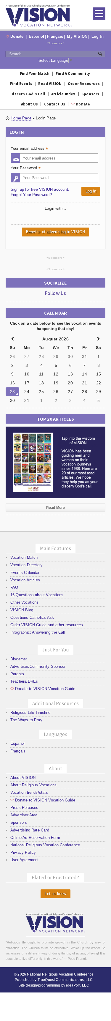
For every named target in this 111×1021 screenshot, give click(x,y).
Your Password (26, 168)
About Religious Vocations (33, 785)
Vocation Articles (25, 580)
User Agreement (24, 860)
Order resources (84, 83)
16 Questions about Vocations (36, 595)
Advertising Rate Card (29, 830)
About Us (29, 104)
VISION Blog (21, 610)
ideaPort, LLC (77, 985)
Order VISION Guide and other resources (46, 625)
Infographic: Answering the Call (37, 632)
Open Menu (99, 13)
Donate (15, 36)
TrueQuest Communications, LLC (65, 980)
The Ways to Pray (26, 720)
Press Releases (24, 807)
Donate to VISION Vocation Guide (42, 689)
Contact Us (54, 104)
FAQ (14, 587)
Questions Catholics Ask (32, 617)
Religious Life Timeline (30, 712)
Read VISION (50, 83)
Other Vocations (24, 602)
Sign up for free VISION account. (40, 189)
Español (36, 36)
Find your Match (35, 73)
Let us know (55, 893)
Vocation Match (24, 557)
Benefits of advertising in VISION (55, 232)
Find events (21, 83)
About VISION (23, 777)
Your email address (30, 149)
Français (55, 36)
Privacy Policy (23, 852)
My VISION (77, 36)
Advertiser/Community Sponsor (37, 666)
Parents (17, 674)
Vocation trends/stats (29, 792)
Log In (97, 36)
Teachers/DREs (24, 681)
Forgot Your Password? (31, 194)
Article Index (63, 94)
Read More (55, 508)
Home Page (21, 118)
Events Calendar (25, 572)
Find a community (73, 73)
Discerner (18, 659)
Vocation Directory (26, 565)
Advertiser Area (24, 815)
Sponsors (55, 43)
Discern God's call (27, 94)
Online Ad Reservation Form (35, 837)
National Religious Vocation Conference (45, 845)
